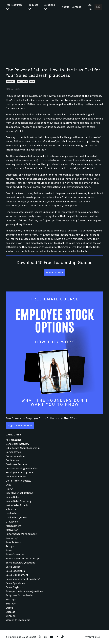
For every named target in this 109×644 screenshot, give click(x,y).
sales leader (13, 566)
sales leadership (15, 570)
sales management (17, 574)
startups (11, 599)
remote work (13, 542)
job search (12, 509)
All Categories (13, 439)
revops (10, 546)
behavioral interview (17, 443)
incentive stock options (19, 492)
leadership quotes (16, 517)
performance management (21, 533)
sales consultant (16, 554)
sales (32, 82)
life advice (12, 521)
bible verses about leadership (23, 448)
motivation (12, 529)
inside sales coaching (18, 501)
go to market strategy (18, 480)
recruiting (12, 538)
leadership (10, 82)
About (65, 6)
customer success (16, 464)
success (10, 611)
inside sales (12, 497)
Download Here (54, 272)
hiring (9, 489)
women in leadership (18, 620)
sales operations (15, 583)
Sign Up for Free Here (20, 425)
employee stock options (19, 472)
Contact (76, 6)
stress (9, 607)
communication (15, 456)
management (22, 82)
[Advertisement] (54, 35)
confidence (12, 460)
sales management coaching (23, 579)
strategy (10, 603)
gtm (8, 484)
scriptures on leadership (20, 595)
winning (11, 615)
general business (16, 476)
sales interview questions (20, 562)
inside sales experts (17, 505)
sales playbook (14, 587)
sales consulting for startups (23, 558)
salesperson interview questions (24, 591)
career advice (13, 452)
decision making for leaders (22, 468)
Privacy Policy (92, 636)
